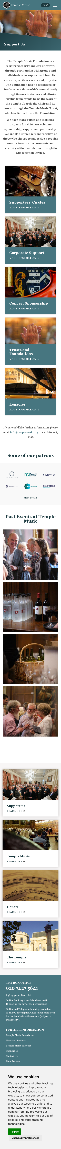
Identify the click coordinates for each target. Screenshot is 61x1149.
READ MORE (14, 811)
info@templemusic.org (24, 432)
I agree (15, 1131)
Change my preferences (25, 1137)
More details (30, 497)
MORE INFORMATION (22, 207)
